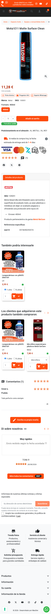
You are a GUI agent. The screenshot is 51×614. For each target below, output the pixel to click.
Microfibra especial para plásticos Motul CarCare (36, 345)
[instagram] (36, 3)
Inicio (5, 22)
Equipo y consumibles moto (34, 22)
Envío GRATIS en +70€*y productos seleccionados (23, 4)
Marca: (4, 100)
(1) (26, 158)
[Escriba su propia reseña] (9, 158)
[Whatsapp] (6, 2)
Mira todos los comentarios (25, 476)
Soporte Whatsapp (40, 95)
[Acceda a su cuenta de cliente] (39, 11)
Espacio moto (16, 22)
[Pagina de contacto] (2, 2)
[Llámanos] (2, 5)
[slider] (20, 464)
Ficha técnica (8, 95)
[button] (31, 11)
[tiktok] (47, 3)
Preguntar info (22, 95)
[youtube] (40, 3)
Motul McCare (39, 219)
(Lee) (18, 516)
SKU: (17, 100)
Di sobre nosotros (14, 428)
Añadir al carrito (32, 118)
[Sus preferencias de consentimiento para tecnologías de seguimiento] (4, 609)
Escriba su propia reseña (25, 420)
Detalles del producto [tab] (14, 177)
